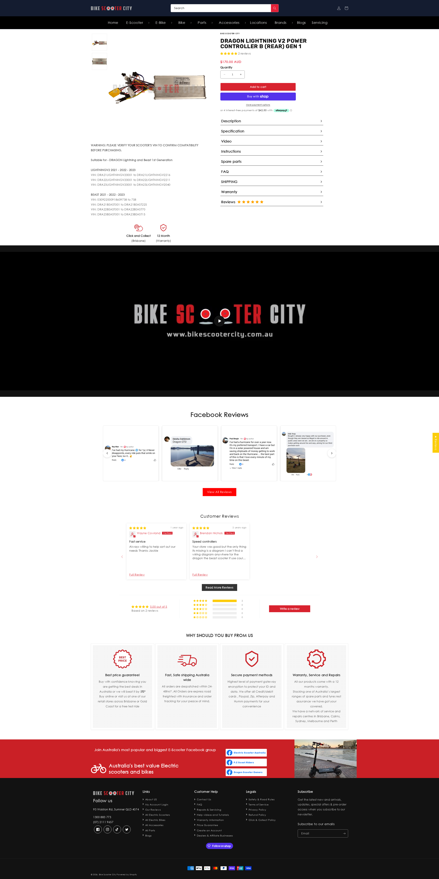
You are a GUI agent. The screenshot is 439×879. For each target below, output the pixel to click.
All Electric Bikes (155, 820)
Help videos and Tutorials (213, 814)
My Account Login (156, 804)
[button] (136, 22)
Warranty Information (210, 820)
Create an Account (209, 830)
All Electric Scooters (157, 814)
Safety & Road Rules (261, 799)
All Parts (150, 830)
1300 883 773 (102, 817)
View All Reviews (219, 492)
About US (151, 799)
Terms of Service (259, 804)
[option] (157, 82)
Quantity (226, 67)
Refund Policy (257, 814)
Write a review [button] (290, 608)
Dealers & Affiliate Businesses (215, 835)
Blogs (148, 835)
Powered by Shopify (127, 874)
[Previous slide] (107, 453)
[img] (137, 528)
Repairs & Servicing (209, 809)
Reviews (229, 202)
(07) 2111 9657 (103, 822)
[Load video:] (219, 321)
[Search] (274, 8)
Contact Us (204, 799)
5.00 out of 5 (158, 606)
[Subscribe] (344, 833)
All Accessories (154, 825)
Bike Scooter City (107, 874)
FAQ (199, 804)
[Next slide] (332, 453)
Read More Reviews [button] (219, 587)
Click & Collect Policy (262, 820)
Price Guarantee (207, 825)
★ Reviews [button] (436, 443)
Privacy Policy (257, 809)
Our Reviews (153, 809)
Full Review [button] (137, 574)
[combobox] (225, 8)
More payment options (258, 104)
